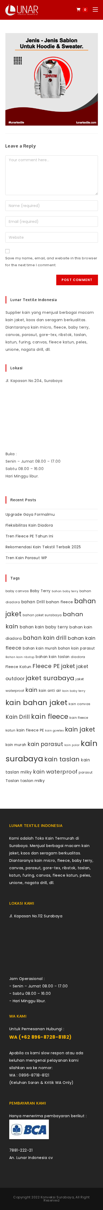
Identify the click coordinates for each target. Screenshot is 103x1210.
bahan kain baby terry (44, 627)
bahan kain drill (45, 638)
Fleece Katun (18, 666)
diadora (78, 657)
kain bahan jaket (37, 702)
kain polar (72, 745)
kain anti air (50, 690)
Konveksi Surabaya (57, 1197)
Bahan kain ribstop (20, 657)
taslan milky (32, 780)
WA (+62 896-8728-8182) (40, 1037)
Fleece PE (46, 666)
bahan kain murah (40, 648)
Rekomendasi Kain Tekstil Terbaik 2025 (43, 547)
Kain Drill (18, 717)
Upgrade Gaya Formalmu (30, 514)
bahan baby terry (65, 591)
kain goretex (54, 731)
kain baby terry (74, 691)
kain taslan (62, 759)
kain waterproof (55, 771)
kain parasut (45, 744)
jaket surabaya (50, 678)
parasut (86, 772)
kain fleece (49, 716)
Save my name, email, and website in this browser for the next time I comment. (51, 262)
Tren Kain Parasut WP (26, 557)
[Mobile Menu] (93, 9)
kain (31, 690)
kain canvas (80, 704)
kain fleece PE (30, 730)
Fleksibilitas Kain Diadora (29, 525)
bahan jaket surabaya (42, 615)
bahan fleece (59, 602)
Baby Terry (40, 591)
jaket (68, 666)
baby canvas (17, 591)
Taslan (12, 780)
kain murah (16, 744)
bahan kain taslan (53, 656)
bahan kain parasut (76, 648)
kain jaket (80, 729)
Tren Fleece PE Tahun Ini (29, 536)
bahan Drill (33, 602)
